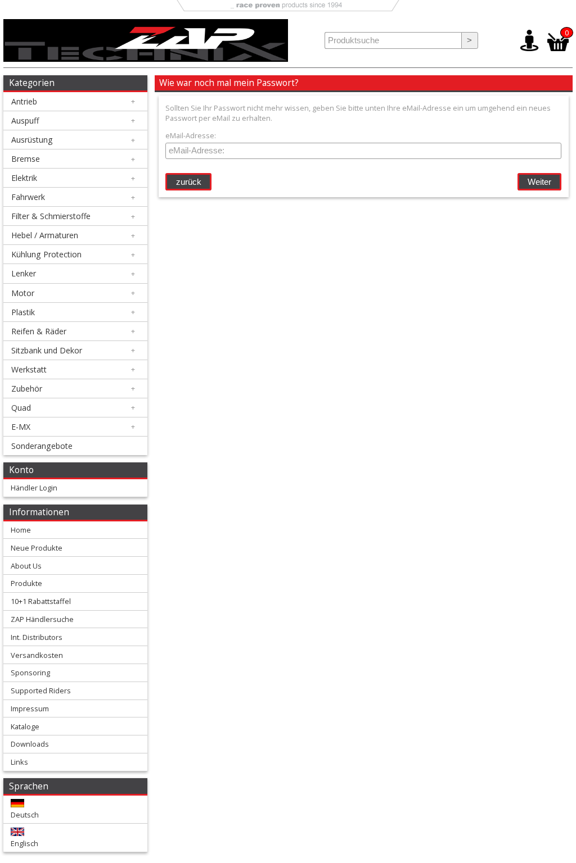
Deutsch (25, 815)
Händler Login (34, 488)
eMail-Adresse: (190, 135)
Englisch (24, 843)
